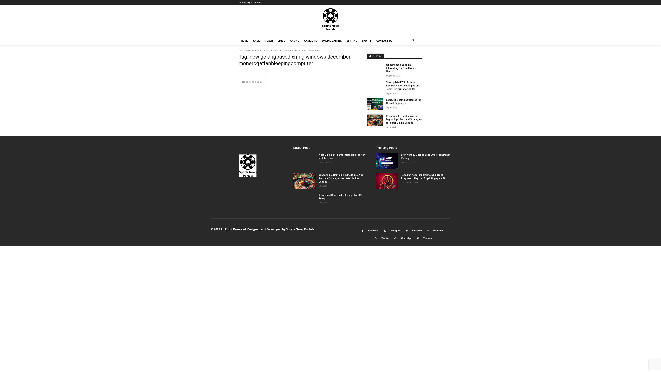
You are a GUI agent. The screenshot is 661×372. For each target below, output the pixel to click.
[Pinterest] (428, 231)
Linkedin (417, 230)
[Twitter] (376, 238)
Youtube (427, 238)
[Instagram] (385, 231)
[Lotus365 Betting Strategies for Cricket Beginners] (375, 104)
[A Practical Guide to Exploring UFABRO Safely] (304, 201)
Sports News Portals (300, 229)
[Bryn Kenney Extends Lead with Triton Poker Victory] (387, 161)
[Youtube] (418, 238)
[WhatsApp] (395, 238)
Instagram (395, 230)
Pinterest (438, 230)
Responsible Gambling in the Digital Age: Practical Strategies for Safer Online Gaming (404, 119)
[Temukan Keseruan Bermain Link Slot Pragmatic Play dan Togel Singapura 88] (387, 181)
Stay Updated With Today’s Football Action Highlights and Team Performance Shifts (403, 85)
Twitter (385, 238)
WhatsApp (406, 238)
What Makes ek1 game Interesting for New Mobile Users (401, 68)
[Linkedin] (407, 231)
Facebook (373, 230)
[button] (413, 41)
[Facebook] (363, 231)
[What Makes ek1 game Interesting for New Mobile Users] (375, 69)
